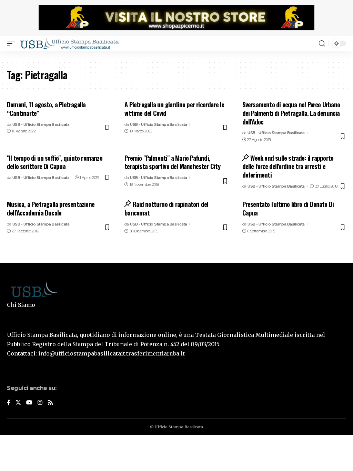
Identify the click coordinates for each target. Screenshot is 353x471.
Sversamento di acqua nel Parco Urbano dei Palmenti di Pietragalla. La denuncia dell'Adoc (291, 112)
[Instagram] (40, 403)
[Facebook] (8, 403)
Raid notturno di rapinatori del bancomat (166, 208)
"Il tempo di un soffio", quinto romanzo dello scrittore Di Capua (54, 162)
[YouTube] (29, 403)
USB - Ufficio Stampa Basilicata (41, 124)
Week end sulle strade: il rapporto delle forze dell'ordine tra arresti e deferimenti (288, 166)
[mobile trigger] (13, 43)
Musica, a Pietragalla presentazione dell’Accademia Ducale (50, 208)
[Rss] (50, 403)
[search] (322, 43)
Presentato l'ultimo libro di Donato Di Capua (288, 208)
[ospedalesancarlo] (176, 55)
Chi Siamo (21, 304)
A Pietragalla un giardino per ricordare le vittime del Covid (174, 108)
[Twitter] (18, 403)
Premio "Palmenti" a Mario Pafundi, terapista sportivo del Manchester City (172, 162)
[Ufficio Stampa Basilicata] (69, 43)
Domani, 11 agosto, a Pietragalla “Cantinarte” (46, 108)
